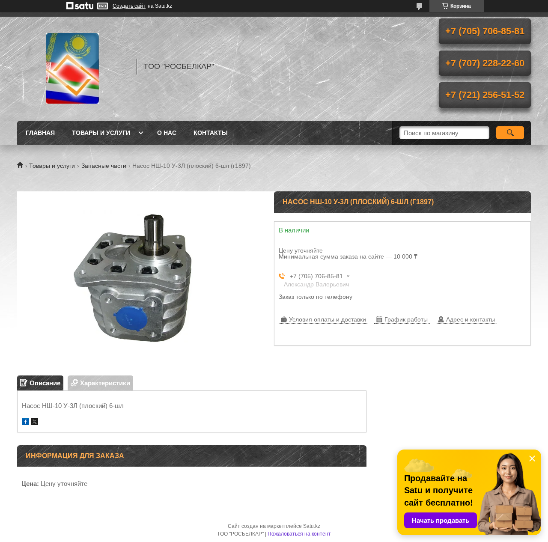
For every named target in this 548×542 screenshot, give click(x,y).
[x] (34, 422)
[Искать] (510, 132)
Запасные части (103, 165)
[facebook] (25, 422)
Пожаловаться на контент (299, 534)
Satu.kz (311, 526)
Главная (40, 132)
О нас (166, 132)
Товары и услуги (101, 132)
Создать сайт (129, 6)
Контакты (211, 132)
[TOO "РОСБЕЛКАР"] (72, 66)
